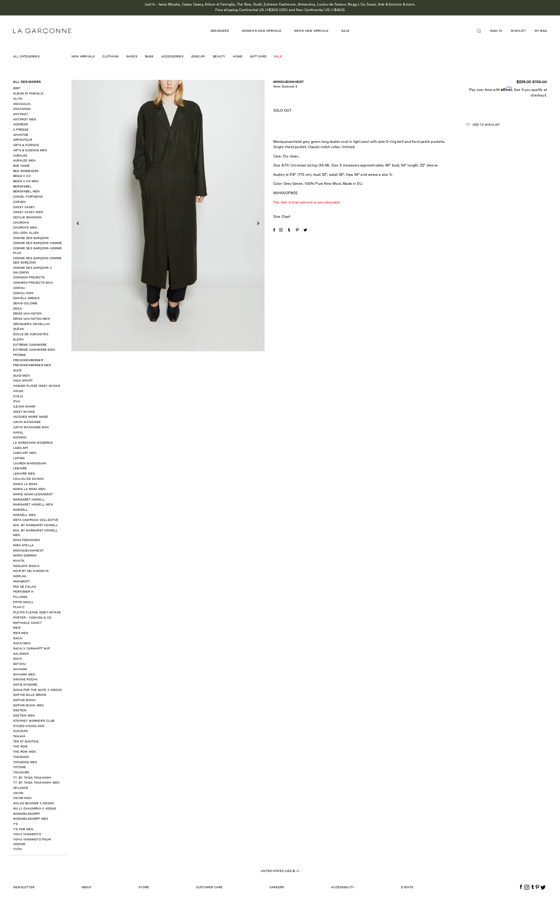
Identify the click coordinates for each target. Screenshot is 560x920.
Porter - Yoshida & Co (32, 617)
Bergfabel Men (26, 191)
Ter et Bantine (26, 741)
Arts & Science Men (30, 150)
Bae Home (21, 166)
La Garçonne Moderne (33, 443)
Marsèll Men (24, 515)
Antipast (20, 114)
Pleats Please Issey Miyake (37, 612)
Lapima (19, 458)
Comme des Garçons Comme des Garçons (37, 261)
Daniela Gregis (26, 298)
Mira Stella (23, 545)
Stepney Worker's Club (33, 721)
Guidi (17, 370)
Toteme (19, 767)
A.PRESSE (21, 129)
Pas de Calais (24, 587)
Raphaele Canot (27, 623)
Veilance (21, 788)
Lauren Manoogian (29, 463)
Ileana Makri (24, 406)
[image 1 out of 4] (168, 215)
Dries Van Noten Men (31, 319)
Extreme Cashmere (30, 345)
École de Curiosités (30, 334)
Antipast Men (24, 119)
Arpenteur (22, 140)
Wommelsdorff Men (30, 819)
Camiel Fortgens (28, 197)
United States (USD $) (278, 871)
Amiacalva (22, 104)
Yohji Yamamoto (27, 834)
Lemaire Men (24, 473)
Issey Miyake (24, 412)
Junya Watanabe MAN (31, 427)
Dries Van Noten (27, 313)
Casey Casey (24, 207)
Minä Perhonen (26, 540)
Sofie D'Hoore (25, 685)
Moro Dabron (25, 555)
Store (144, 887)
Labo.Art (21, 448)
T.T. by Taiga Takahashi (32, 777)
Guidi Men (21, 376)
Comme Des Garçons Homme (37, 243)
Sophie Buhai (24, 700)
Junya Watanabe (27, 422)
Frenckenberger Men (32, 365)
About (86, 887)
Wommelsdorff (26, 814)
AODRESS (20, 124)
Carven (19, 202)
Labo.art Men (24, 453)
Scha (17, 659)
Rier (16, 628)
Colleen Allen (26, 233)
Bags (149, 56)
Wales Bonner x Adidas (33, 803)
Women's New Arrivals (261, 31)
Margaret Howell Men (33, 504)
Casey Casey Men (28, 212)
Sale (345, 31)
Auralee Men (24, 160)
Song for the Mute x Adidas (37, 690)
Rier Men (21, 633)
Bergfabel (22, 186)
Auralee (20, 155)
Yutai (17, 849)
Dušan (18, 329)
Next (257, 223)
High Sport (23, 380)
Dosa (17, 308)
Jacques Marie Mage (30, 417)
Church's (21, 222)
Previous (78, 223)
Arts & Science (26, 145)
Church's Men (25, 227)
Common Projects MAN (33, 283)
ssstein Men (24, 715)
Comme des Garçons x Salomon (32, 270)
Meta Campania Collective (36, 520)
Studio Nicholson (28, 726)
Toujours (21, 772)
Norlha (19, 576)
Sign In (496, 31)
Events (407, 887)
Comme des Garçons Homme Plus (37, 251)
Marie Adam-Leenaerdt (33, 494)
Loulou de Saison (28, 479)
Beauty (219, 56)
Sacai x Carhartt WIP (31, 648)
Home (237, 56)
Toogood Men (25, 762)
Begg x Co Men (26, 181)
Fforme (19, 355)
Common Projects (29, 277)
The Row (20, 746)
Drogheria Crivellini (31, 324)
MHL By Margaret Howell (35, 525)
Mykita (18, 561)
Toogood (21, 757)
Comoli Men (23, 293)
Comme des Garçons (31, 238)
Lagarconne (42, 31)
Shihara (20, 669)
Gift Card (258, 56)
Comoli (19, 288)
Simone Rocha (25, 679)
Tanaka (19, 736)
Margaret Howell (29, 499)
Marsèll (20, 510)
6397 (16, 88)
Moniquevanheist (28, 550)
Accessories (172, 56)
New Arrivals (83, 56)
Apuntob (20, 135)
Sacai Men (22, 643)
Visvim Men (22, 798)
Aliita (17, 99)
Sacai (17, 638)
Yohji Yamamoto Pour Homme (32, 842)
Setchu (19, 664)
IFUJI (16, 401)
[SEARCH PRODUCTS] (481, 31)
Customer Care (209, 887)
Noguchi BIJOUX (26, 566)
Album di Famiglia (28, 93)
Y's (15, 824)
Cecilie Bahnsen (27, 217)
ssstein (20, 710)
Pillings (20, 597)
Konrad (19, 437)
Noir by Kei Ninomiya (31, 571)
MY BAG (541, 31)
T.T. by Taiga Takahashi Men (36, 782)
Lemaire (20, 468)
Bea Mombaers (25, 171)
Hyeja (18, 396)
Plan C (18, 607)
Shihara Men (24, 674)
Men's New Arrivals (311, 31)
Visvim (18, 793)
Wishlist (518, 31)
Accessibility (342, 887)
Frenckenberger (28, 360)
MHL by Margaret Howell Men (35, 533)
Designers (220, 31)
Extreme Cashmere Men (34, 350)
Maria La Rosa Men (29, 489)
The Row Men (24, 752)
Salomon (21, 654)
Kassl (18, 432)
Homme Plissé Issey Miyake (36, 386)
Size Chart (281, 217)
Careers (277, 887)
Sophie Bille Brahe (30, 695)
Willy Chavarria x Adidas (35, 808)
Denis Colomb (25, 303)
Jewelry (198, 56)
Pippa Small (23, 602)
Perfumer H (23, 592)
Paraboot (21, 581)
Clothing (110, 56)
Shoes (131, 56)
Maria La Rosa (25, 484)
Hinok (18, 391)
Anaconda (22, 109)
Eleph (18, 339)
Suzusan (20, 731)
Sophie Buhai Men (28, 705)
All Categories (26, 56)
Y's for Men (23, 829)
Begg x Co (22, 176)
